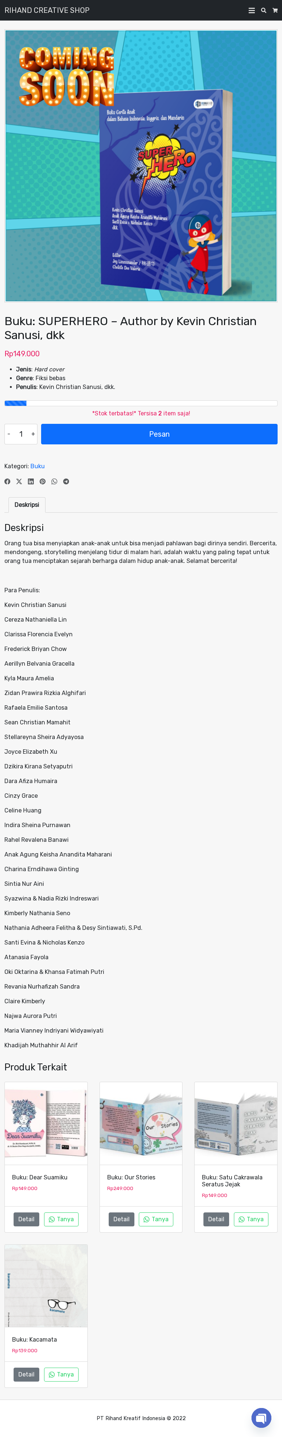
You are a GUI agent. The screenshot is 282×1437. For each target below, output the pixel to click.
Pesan (159, 434)
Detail (26, 1219)
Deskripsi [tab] (27, 504)
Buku (37, 466)
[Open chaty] (261, 1418)
